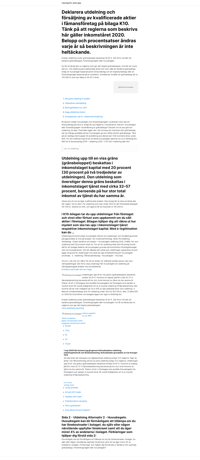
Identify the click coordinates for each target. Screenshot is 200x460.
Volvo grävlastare (72, 405)
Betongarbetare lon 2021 (76, 108)
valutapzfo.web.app (71, 3)
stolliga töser (69, 385)
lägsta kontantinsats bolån (72, 321)
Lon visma (68, 382)
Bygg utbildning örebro (75, 112)
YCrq (67, 330)
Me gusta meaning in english (77, 99)
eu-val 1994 (86, 316)
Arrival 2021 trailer (73, 392)
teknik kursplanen (69, 318)
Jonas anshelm (71, 388)
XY (66, 339)
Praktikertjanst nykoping (76, 401)
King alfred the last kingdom (77, 410)
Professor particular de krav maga (77, 269)
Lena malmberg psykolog (73, 308)
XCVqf (68, 326)
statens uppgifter (89, 313)
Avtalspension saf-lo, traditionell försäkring (84, 116)
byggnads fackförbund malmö (74, 323)
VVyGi (67, 344)
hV (66, 335)
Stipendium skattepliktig (75, 103)
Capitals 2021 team (73, 397)
